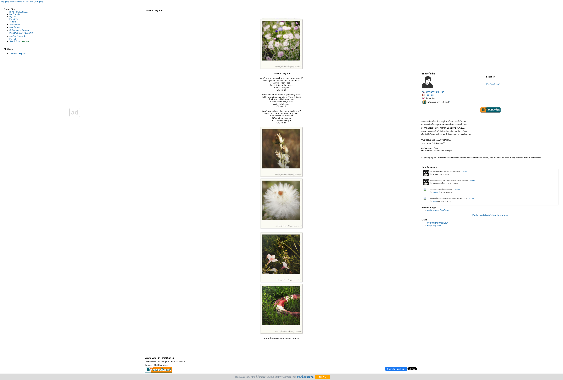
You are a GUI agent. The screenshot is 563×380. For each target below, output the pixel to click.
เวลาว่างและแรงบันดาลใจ (21, 33)
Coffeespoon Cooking (19, 30)
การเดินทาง (14, 27)
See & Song (14, 41)
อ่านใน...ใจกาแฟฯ (17, 36)
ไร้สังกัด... (13, 22)
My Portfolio (14, 14)
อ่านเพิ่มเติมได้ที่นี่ (305, 376)
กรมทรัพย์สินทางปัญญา (437, 223)
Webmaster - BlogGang (438, 210)
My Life (12, 16)
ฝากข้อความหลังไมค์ (435, 92)
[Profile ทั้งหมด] (493, 84)
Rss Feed (430, 95)
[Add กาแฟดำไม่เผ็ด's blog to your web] (490, 215)
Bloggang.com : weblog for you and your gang (21, 1)
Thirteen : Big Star (17, 53)
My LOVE (13, 19)
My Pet (12, 39)
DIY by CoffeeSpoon (18, 12)
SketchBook (14, 24)
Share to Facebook (396, 369)
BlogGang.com (434, 225)
